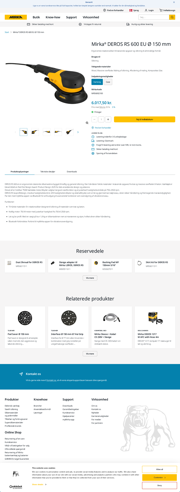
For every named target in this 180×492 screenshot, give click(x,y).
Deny (159, 485)
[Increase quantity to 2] (108, 119)
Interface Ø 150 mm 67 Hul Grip (67, 334)
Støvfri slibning (11, 409)
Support (71, 17)
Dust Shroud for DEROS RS (29, 262)
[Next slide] (78, 132)
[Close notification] (174, 2)
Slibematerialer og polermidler (11, 414)
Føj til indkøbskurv (144, 119)
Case (108, 82)
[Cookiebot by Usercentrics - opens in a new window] (16, 487)
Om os (94, 405)
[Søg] (172, 17)
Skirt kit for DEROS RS (157, 262)
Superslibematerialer (14, 422)
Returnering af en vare (14, 438)
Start (7, 32)
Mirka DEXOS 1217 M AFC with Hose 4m (148, 335)
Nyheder (95, 412)
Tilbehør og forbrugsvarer (16, 419)
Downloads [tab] (72, 171)
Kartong (97, 82)
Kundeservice (68, 412)
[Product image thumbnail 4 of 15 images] (58, 132)
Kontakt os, (51, 380)
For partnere (96, 423)
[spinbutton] (101, 119)
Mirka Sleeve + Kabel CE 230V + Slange (105, 335)
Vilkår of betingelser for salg (17, 445)
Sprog (136, 10)
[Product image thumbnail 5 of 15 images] (70, 132)
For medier (96, 419)
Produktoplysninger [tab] (20, 171)
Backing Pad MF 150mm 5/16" (110, 264)
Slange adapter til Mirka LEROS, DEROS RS (71, 264)
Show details (37, 484)
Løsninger (38, 412)
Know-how (53, 17)
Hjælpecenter (68, 416)
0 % (113, 107)
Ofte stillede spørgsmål (15, 449)
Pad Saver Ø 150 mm (18, 334)
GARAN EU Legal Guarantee (17, 458)
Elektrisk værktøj (12, 405)
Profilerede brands (13, 426)
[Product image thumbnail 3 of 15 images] (46, 132)
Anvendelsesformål (42, 409)
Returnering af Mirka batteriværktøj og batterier (16, 454)
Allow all (159, 469)
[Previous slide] (15, 132)
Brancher (38, 405)
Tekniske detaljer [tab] (47, 171)
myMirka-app (68, 419)
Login (151, 10)
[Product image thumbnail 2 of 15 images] (35, 132)
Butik (36, 17)
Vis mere (90, 278)
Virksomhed (91, 17)
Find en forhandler (115, 10)
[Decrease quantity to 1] (94, 119)
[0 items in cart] (167, 10)
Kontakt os (96, 409)
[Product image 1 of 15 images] (47, 84)
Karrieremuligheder (100, 416)
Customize (158, 477)
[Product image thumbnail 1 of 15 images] (23, 132)
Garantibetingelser (71, 409)
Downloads (68, 405)
